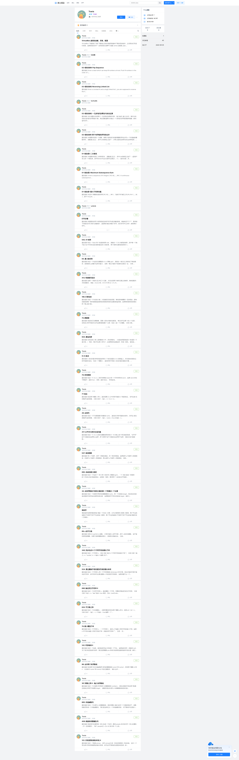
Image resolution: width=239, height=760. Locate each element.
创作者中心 (168, 3)
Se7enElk (94, 101)
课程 (77, 3)
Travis (84, 36)
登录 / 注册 (219, 754)
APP (82, 3)
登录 (180, 3)
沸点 (73, 3)
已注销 (93, 55)
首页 (68, 3)
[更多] (235, 756)
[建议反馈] (235, 751)
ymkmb (93, 206)
